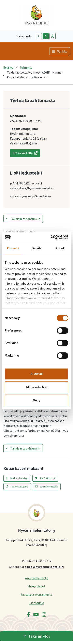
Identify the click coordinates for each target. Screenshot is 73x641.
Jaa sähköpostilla (48, 486)
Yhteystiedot (36, 586)
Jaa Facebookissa (18, 478)
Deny (36, 400)
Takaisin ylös (39, 636)
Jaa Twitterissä (47, 478)
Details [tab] (37, 248)
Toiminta (25, 67)
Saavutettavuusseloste (37, 594)
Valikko (62, 51)
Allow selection (36, 387)
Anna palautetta (36, 578)
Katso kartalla (23, 153)
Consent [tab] (13, 248)
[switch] (62, 330)
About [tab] (59, 248)
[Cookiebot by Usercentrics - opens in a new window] (51, 237)
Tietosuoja (36, 603)
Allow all (36, 374)
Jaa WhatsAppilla (19, 486)
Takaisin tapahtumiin (25, 219)
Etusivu (8, 67)
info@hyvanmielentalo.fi (45, 566)
